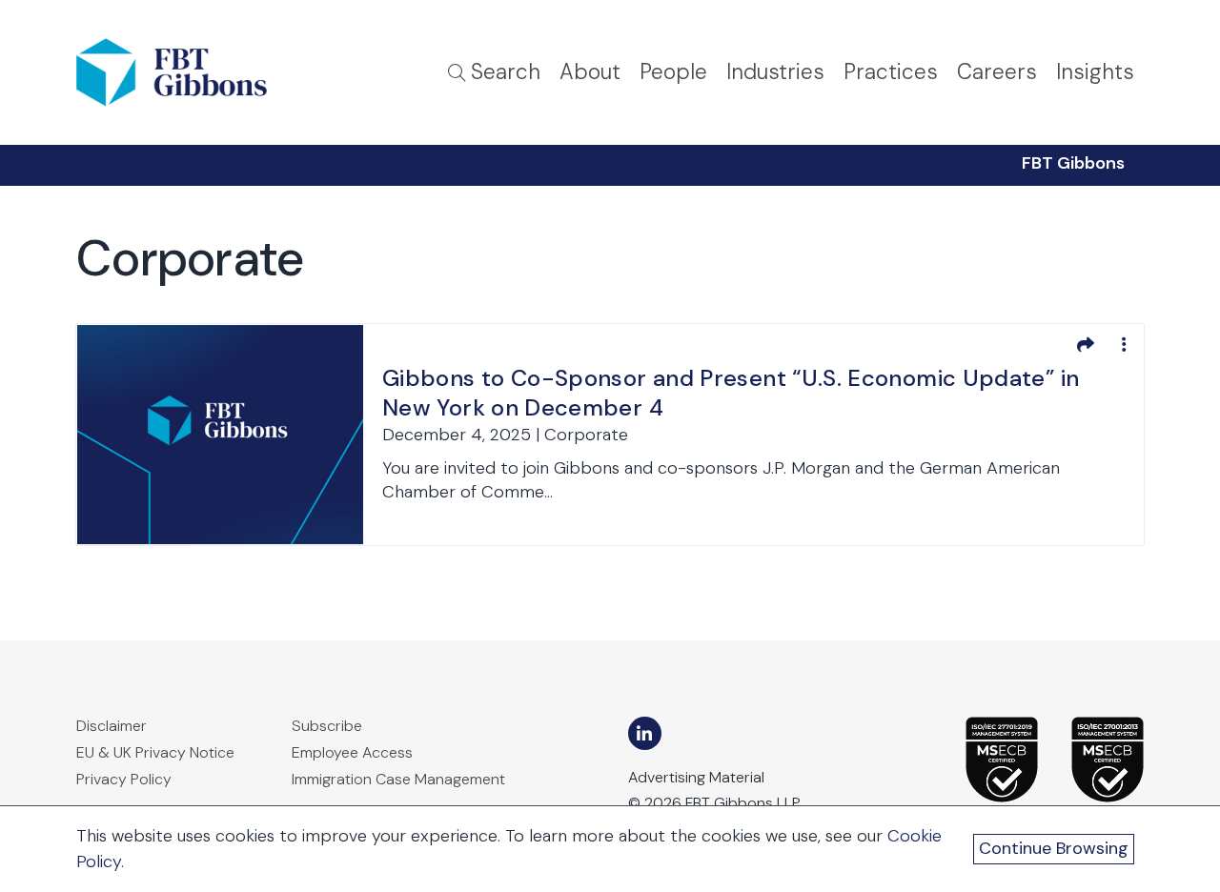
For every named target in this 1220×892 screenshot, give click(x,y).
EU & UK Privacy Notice (155, 752)
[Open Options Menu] (1124, 344)
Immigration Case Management (398, 779)
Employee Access (352, 752)
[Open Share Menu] (1086, 344)
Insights (1095, 72)
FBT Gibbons (1073, 163)
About (589, 72)
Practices (891, 72)
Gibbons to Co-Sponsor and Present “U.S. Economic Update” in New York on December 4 (730, 392)
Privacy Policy (124, 779)
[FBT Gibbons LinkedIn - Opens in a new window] (644, 733)
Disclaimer (111, 726)
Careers (997, 72)
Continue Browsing (1053, 848)
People (673, 72)
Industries (775, 72)
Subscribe (327, 726)
